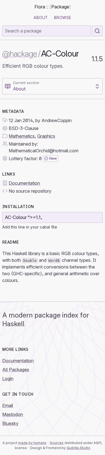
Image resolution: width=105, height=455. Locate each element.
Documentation (24, 183)
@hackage (19, 54)
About (41, 17)
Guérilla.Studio (78, 448)
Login (7, 378)
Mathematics (22, 136)
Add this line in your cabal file (29, 227)
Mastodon (12, 414)
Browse (62, 17)
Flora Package (52, 7)
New (53, 158)
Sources (57, 443)
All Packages (15, 369)
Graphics (46, 136)
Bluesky (10, 423)
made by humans (32, 443)
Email (7, 405)
